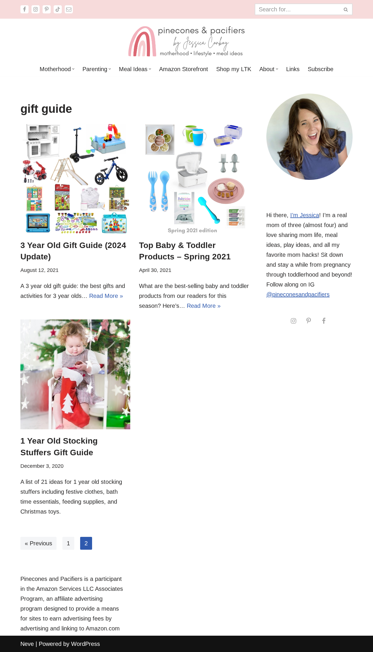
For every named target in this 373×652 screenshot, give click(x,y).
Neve (27, 644)
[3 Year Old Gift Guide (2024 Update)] (75, 179)
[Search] (346, 9)
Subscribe (320, 69)
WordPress (85, 644)
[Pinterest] (47, 9)
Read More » (106, 296)
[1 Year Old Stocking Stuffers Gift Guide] (75, 374)
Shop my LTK (233, 69)
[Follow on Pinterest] (308, 320)
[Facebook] (24, 9)
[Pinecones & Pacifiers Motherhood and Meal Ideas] (186, 40)
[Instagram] (35, 9)
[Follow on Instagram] (293, 320)
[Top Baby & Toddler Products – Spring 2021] (194, 179)
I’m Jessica (304, 215)
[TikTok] (58, 9)
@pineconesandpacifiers (298, 294)
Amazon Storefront (183, 69)
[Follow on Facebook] (323, 320)
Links (293, 69)
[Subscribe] (69, 9)
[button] (73, 69)
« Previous (38, 543)
